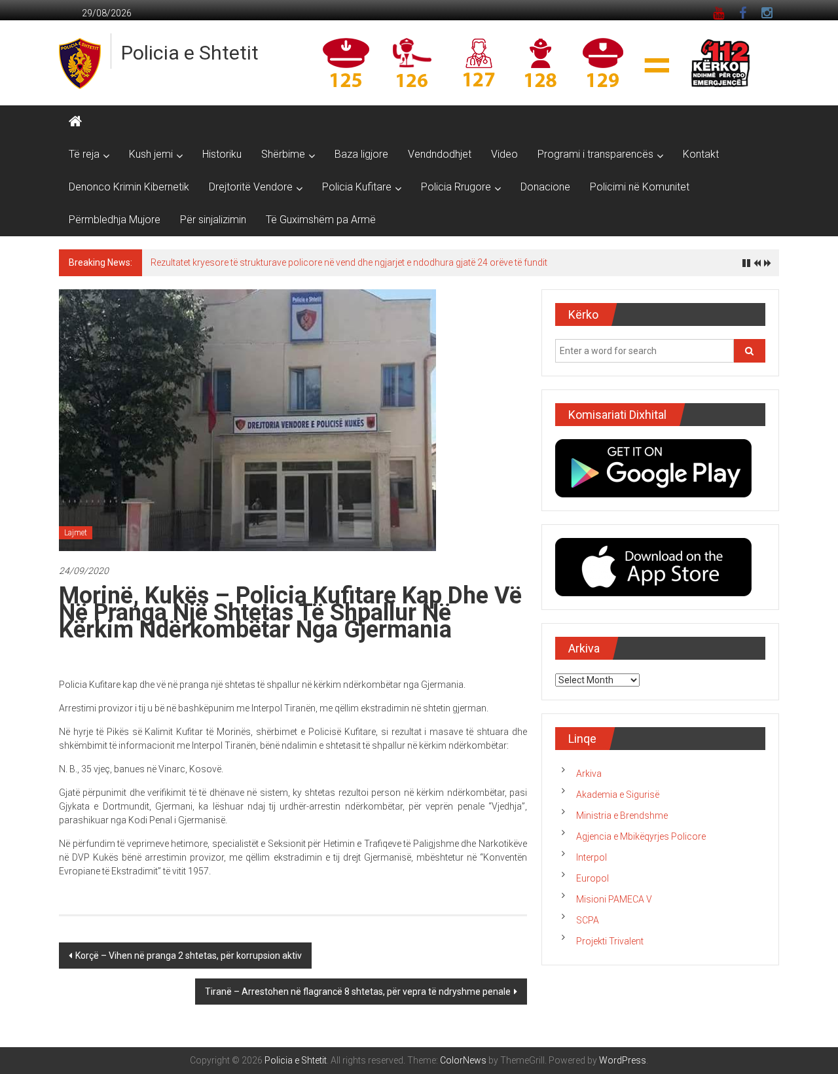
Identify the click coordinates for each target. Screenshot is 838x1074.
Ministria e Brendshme (622, 815)
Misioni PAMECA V (614, 899)
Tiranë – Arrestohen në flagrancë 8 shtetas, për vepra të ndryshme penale (358, 991)
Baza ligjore (361, 154)
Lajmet (75, 532)
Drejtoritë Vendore (251, 187)
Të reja (84, 154)
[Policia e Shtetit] (75, 121)
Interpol (591, 857)
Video (504, 154)
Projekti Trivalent (610, 941)
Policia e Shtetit (190, 52)
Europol (592, 878)
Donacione (545, 187)
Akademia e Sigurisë (617, 794)
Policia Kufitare (357, 187)
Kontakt (701, 154)
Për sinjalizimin (213, 219)
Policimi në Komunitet (639, 187)
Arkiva (589, 773)
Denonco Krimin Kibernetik (129, 187)
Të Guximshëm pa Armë (321, 219)
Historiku (222, 154)
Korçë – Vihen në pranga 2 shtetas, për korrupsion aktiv (188, 955)
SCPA (587, 920)
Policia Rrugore (456, 187)
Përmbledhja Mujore (114, 219)
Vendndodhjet (439, 154)
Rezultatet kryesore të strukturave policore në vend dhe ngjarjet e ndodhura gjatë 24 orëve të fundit (349, 262)
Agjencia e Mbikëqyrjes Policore (641, 836)
